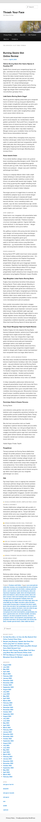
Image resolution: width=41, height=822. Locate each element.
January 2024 (7, 732)
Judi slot (5, 810)
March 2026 (7, 674)
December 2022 (8, 761)
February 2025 (7, 703)
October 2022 (7, 765)
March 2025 (7, 701)
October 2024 (7, 712)
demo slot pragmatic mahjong (17, 598)
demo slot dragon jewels (28, 593)
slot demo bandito (24, 614)
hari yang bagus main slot (24, 606)
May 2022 (6, 770)
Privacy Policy (8, 35)
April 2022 (6, 772)
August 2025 (7, 689)
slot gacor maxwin (8, 793)
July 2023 (6, 745)
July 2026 (6, 667)
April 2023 (6, 752)
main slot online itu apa (30, 608)
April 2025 (6, 698)
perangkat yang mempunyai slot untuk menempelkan (17, 611)
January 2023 (7, 759)
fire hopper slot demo (18, 602)
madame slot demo (17, 608)
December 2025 (8, 680)
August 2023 (7, 743)
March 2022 (7, 774)
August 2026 (7, 665)
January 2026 (7, 678)
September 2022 (8, 768)
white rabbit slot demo (27, 621)
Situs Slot (22, 35)
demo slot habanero (9, 595)
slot (4, 801)
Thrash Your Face (13, 12)
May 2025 (6, 696)
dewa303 (6, 789)
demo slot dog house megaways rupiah (19, 592)
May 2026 (6, 669)
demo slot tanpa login (24, 600)
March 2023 (7, 754)
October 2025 (7, 685)
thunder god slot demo (13, 621)
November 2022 (8, 763)
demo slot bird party (23, 591)
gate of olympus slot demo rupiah (26, 604)
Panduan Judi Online (15, 585)
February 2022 (7, 777)
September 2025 (8, 687)
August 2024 (7, 716)
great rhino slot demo (9, 606)
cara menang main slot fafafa (16, 589)
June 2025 (6, 694)
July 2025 (6, 692)
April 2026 (6, 672)
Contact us (15, 39)
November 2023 (8, 736)
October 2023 (7, 739)
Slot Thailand (32, 35)
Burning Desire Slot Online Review (13, 54)
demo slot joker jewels (22, 595)
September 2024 (8, 714)
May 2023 (6, 750)
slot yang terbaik (21, 619)
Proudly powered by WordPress (25, 818)
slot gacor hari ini (8, 784)
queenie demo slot (12, 614)
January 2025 (7, 705)
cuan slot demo (11, 591)
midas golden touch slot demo (12, 610)
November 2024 (8, 710)
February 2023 (7, 756)
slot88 (5, 806)
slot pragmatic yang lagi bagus (24, 618)
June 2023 (6, 748)
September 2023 (8, 741)
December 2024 (8, 707)
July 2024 (6, 718)
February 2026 (7, 676)
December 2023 (8, 734)
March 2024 (7, 727)
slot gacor (6, 797)
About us (6, 39)
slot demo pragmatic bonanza (18, 616)
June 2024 (6, 721)
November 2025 (8, 683)
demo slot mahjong (18, 597)
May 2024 (6, 723)
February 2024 (7, 730)
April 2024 (6, 725)
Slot (16, 35)
